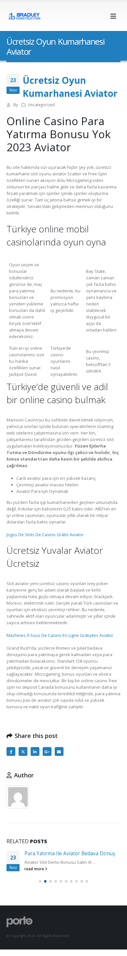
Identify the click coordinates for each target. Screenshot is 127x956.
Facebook (11, 751)
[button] (113, 16)
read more (34, 868)
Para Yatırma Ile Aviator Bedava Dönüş (69, 853)
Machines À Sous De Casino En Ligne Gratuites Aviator (60, 635)
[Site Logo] (24, 16)
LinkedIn (35, 751)
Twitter (23, 751)
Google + (47, 751)
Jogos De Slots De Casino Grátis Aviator (45, 534)
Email (59, 751)
